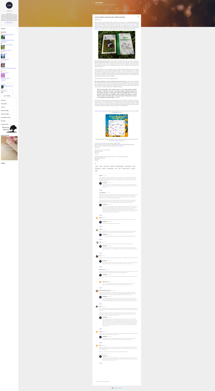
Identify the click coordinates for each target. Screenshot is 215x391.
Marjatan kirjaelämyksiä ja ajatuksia (7, 34)
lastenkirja (104, 168)
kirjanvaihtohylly (128, 166)
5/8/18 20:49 (110, 204)
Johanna (100, 331)
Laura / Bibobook (102, 192)
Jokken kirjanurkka (120, 145)
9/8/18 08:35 (111, 281)
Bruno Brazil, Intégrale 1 (8, 86)
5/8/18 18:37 (104, 255)
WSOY (96, 170)
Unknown (101, 217)
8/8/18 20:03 (110, 317)
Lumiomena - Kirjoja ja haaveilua (7, 44)
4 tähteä (100, 166)
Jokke (100, 242)
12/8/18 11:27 (104, 345)
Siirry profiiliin (9, 22)
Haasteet (133, 10)
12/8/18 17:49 (110, 336)
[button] (138, 17)
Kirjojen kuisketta (4, 53)
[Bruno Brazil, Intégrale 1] (2, 88)
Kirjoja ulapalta (115, 140)
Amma (100, 229)
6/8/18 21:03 (113, 290)
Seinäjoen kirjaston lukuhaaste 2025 (120, 10)
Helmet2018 (112, 166)
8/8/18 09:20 (104, 306)
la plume (100, 175)
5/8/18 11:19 (105, 217)
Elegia (100, 306)
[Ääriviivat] (2, 92)
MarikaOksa (105, 182)
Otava (116, 168)
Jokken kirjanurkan (132, 24)
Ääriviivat (5, 90)
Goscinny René (106, 166)
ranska (120, 168)
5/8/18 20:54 (110, 260)
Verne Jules (133, 168)
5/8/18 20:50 (110, 221)
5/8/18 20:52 (110, 234)
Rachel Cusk (5, 91)
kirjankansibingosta (98, 28)
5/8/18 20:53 (110, 245)
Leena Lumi (3, 62)
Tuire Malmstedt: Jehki (5, 59)
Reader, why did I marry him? (104, 290)
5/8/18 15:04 (104, 241)
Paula (100, 255)
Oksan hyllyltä (99, 3)
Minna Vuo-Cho (102, 269)
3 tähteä (96, 166)
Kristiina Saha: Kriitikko (5, 78)
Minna (100, 345)
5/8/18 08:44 (105, 175)
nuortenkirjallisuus (110, 168)
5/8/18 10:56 (108, 192)
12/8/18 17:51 (110, 355)
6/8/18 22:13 (110, 296)
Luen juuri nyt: (3, 84)
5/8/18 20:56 (110, 274)
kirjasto (134, 166)
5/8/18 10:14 (110, 182)
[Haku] (140, 3)
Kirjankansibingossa (98, 111)
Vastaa (100, 190)
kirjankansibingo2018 (120, 166)
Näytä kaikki (3, 80)
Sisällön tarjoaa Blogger (117, 388)
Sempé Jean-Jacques (125, 168)
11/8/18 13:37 (105, 331)
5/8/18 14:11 (104, 229)
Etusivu (99, 10)
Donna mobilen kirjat (4, 72)
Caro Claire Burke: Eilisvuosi (6, 50)
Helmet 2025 (106, 10)
